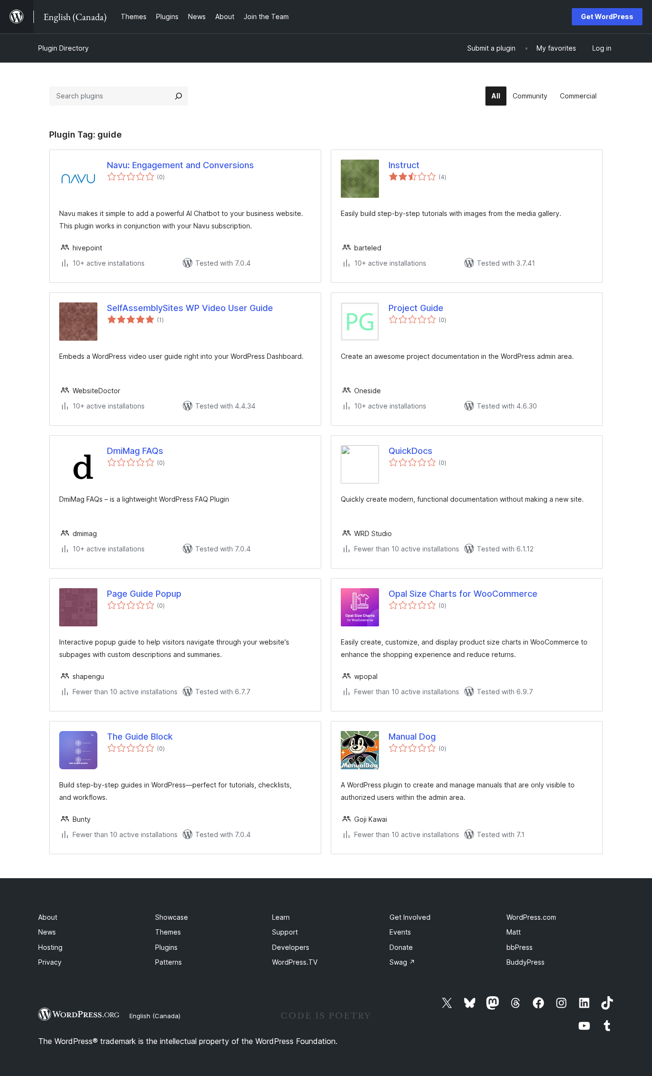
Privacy (50, 962)
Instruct (404, 165)
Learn (281, 917)
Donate (401, 947)
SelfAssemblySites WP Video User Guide (190, 308)
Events (400, 932)
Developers (290, 947)
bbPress (519, 947)
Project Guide (416, 308)
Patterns (168, 962)
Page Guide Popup (144, 594)
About (47, 917)
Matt (513, 932)
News (47, 932)
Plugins (166, 947)
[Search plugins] (178, 96)
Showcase (171, 917)
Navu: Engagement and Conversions (180, 165)
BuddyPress (525, 962)
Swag (402, 962)
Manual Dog (412, 737)
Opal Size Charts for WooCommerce (463, 594)
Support (285, 932)
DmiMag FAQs (135, 451)
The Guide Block (140, 737)
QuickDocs (410, 451)
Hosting (50, 947)
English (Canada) (154, 1016)
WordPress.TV (294, 962)
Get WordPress (607, 16)
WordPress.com (531, 917)
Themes (168, 932)
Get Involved (410, 917)
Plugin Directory (63, 48)
